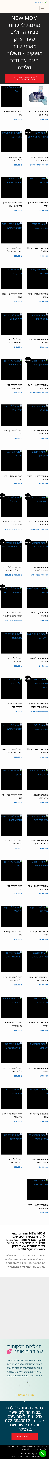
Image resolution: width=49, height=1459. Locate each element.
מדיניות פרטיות (30, 1456)
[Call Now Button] (42, 1453)
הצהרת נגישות (17, 1456)
